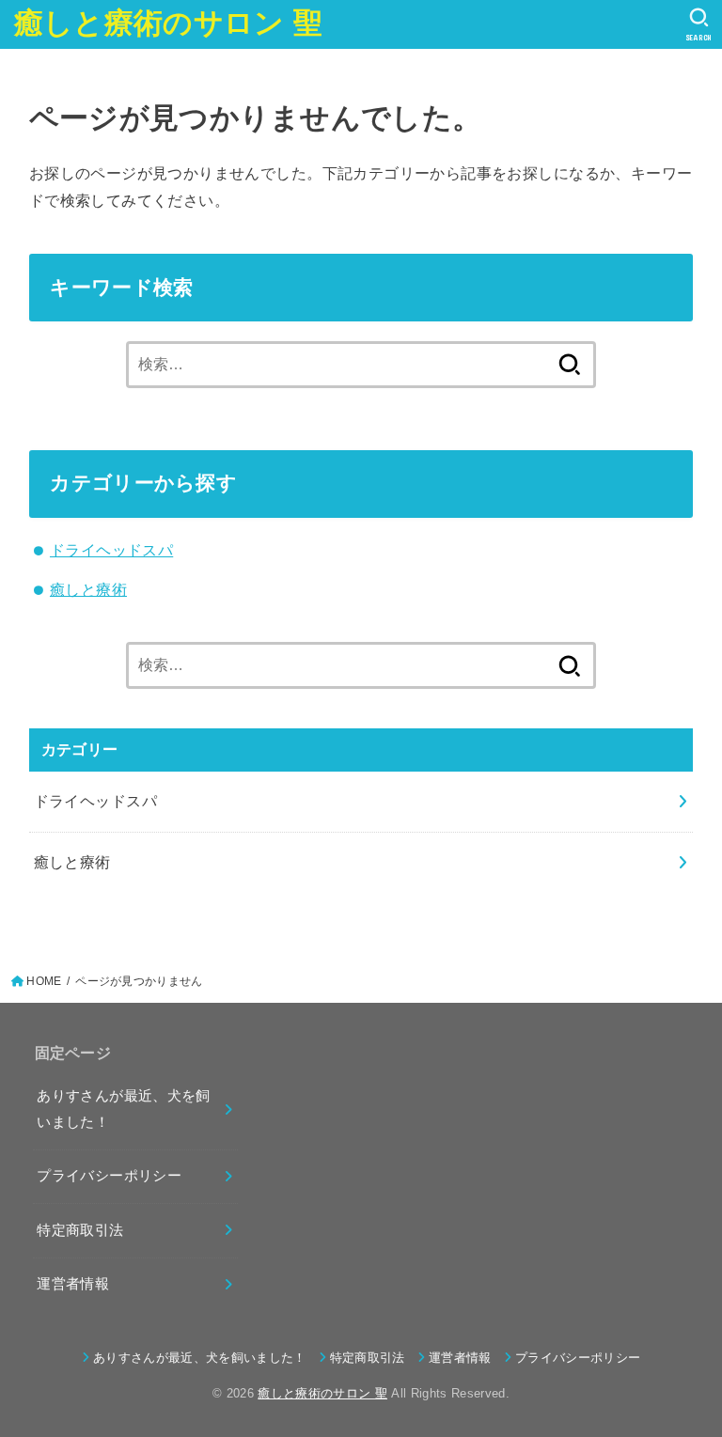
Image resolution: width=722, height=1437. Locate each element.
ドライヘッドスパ (111, 549)
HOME (43, 981)
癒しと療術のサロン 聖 (168, 23)
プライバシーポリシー (109, 1175)
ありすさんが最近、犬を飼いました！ (123, 1109)
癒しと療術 (88, 589)
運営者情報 (73, 1283)
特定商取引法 (80, 1230)
